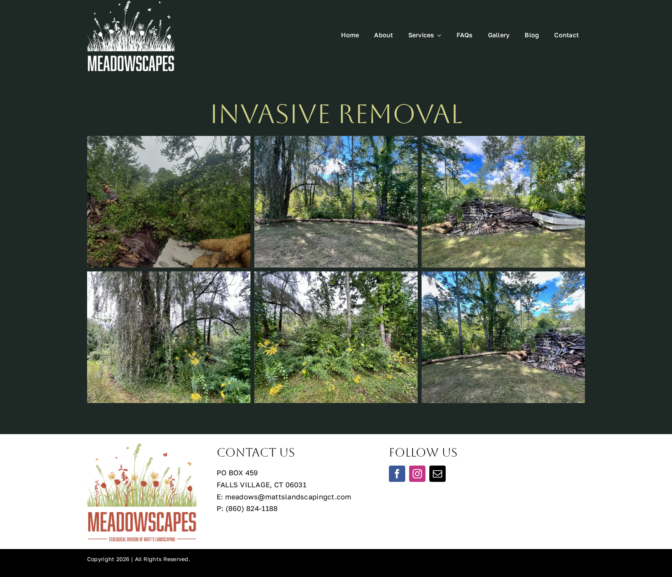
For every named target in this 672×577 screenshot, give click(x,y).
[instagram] (417, 474)
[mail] (437, 474)
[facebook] (397, 474)
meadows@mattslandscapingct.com (288, 496)
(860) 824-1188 (252, 508)
